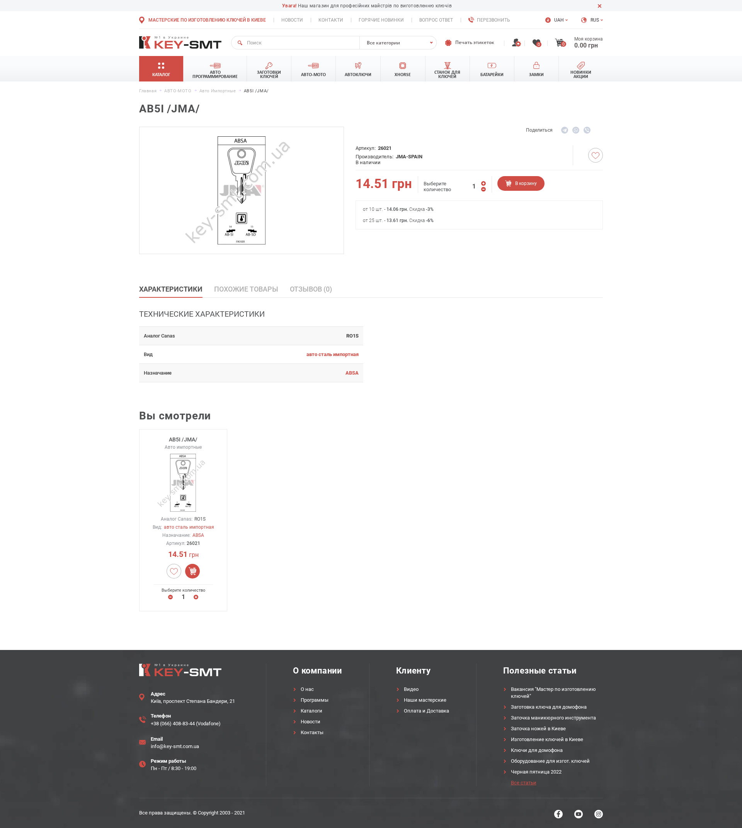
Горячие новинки (381, 20)
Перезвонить (493, 20)
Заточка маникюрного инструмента (553, 718)
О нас (307, 689)
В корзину (526, 183)
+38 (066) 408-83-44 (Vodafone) (186, 723)
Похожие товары (246, 289)
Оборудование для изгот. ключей (550, 761)
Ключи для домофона (537, 750)
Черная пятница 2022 (536, 772)
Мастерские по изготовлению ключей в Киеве (207, 20)
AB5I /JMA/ (183, 439)
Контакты (312, 732)
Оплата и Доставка (426, 711)
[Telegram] (564, 130)
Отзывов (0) (311, 289)
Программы (314, 700)
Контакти (330, 20)
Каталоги (311, 711)
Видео (411, 689)
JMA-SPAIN (409, 156)
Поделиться (539, 130)
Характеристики (171, 289)
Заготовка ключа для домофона (549, 707)
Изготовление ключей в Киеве (547, 739)
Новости (292, 20)
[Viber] (587, 130)
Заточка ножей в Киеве (538, 728)
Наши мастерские (425, 700)
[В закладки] (595, 155)
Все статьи (523, 783)
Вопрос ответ (436, 20)
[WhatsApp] (575, 130)
